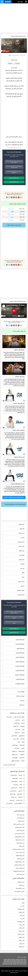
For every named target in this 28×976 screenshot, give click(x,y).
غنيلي (23, 729)
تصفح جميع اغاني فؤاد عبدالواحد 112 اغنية (14, 497)
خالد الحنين (17, 720)
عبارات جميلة (21, 546)
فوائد (23, 573)
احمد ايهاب (17, 733)
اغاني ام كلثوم (21, 882)
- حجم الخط (10, 63)
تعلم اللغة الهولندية (19, 683)
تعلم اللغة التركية (20, 648)
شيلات (23, 903)
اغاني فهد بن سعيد (20, 868)
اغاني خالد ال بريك (20, 852)
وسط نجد (22, 739)
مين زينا (20, 775)
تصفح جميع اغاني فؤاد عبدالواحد (14, 225)
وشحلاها (22, 726)
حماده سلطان (15, 754)
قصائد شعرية (21, 581)
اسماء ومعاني (21, 542)
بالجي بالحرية (19, 800)
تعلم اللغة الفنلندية (20, 679)
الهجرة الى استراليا (20, 696)
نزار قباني (22, 586)
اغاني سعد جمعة (20, 874)
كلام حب (22, 537)
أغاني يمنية (6, 51)
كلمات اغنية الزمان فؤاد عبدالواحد (18, 36)
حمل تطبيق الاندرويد (14, 178)
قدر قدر (22, 723)
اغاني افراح (21, 943)
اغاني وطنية (21, 946)
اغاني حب (22, 918)
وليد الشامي (16, 723)
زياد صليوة (14, 751)
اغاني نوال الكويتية (20, 855)
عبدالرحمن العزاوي (15, 761)
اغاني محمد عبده (20, 815)
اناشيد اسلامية (21, 595)
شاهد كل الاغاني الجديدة (9, 765)
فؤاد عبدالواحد (15, 55)
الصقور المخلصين (18, 803)
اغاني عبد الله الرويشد (19, 836)
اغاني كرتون (21, 940)
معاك (23, 742)
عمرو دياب (15, 785)
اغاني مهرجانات (20, 909)
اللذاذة (20, 788)
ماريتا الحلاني (14, 736)
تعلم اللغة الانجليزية (20, 639)
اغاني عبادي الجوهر (20, 840)
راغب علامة (13, 797)
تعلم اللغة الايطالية (20, 661)
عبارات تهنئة (21, 551)
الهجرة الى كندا (21, 691)
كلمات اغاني (20, 2)
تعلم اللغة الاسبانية (20, 657)
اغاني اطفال (21, 937)
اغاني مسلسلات (20, 934)
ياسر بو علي (10, 220)
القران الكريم (8, 1)
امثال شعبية (21, 559)
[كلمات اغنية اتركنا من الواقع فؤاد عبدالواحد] (14, 475)
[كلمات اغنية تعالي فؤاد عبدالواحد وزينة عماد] (14, 368)
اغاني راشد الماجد (20, 830)
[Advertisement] (14, 18)
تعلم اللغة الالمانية (20, 653)
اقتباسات (22, 564)
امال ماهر (12, 800)
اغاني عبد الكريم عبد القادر (18, 849)
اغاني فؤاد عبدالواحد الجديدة (19, 331)
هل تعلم (22, 568)
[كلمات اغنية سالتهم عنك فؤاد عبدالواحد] (14, 421)
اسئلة (23, 577)
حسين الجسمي (13, 775)
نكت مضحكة (21, 533)
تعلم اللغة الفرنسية (20, 644)
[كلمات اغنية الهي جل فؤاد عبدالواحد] (14, 448)
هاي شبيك (22, 758)
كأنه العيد (22, 754)
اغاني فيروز (21, 885)
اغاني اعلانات (21, 931)
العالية (11, 217)
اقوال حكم (22, 555)
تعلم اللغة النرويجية (20, 670)
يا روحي (22, 748)
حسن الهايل (16, 726)
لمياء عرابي (17, 729)
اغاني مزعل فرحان (20, 843)
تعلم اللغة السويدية (20, 666)
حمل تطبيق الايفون (14, 182)
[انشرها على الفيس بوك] (7, 197)
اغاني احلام (21, 846)
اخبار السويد (21, 705)
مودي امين (9, 717)
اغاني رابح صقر (21, 821)
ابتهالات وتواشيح (20, 590)
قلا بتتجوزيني (21, 736)
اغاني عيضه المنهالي (19, 862)
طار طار (22, 761)
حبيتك (21, 785)
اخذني (23, 720)
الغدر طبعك (21, 745)
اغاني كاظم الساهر (20, 888)
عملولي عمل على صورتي (19, 717)
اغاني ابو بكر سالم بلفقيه (18, 871)
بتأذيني (22, 733)
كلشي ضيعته (21, 751)
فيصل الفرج (15, 745)
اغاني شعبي (21, 912)
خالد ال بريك (16, 739)
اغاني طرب (22, 915)
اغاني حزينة (21, 925)
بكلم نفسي (19, 794)
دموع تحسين (15, 758)
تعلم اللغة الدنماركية (19, 675)
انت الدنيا (20, 797)
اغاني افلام (21, 928)
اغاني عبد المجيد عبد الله (19, 824)
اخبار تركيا (22, 700)
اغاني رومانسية (20, 921)
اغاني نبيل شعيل (20, 858)
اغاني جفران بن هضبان (19, 865)
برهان (19, 742)
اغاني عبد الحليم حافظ (19, 891)
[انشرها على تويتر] (9, 197)
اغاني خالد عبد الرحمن (19, 833)
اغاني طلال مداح (20, 818)
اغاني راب (22, 906)
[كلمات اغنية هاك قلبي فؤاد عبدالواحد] (14, 395)
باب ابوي (20, 791)
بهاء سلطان (12, 794)
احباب (21, 778)
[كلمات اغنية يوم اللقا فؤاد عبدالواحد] (14, 341)
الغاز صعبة (22, 529)
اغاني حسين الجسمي (19, 827)
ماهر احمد (16, 748)
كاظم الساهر (15, 778)
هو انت (20, 781)
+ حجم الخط (17, 63)
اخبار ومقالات (21, 524)
